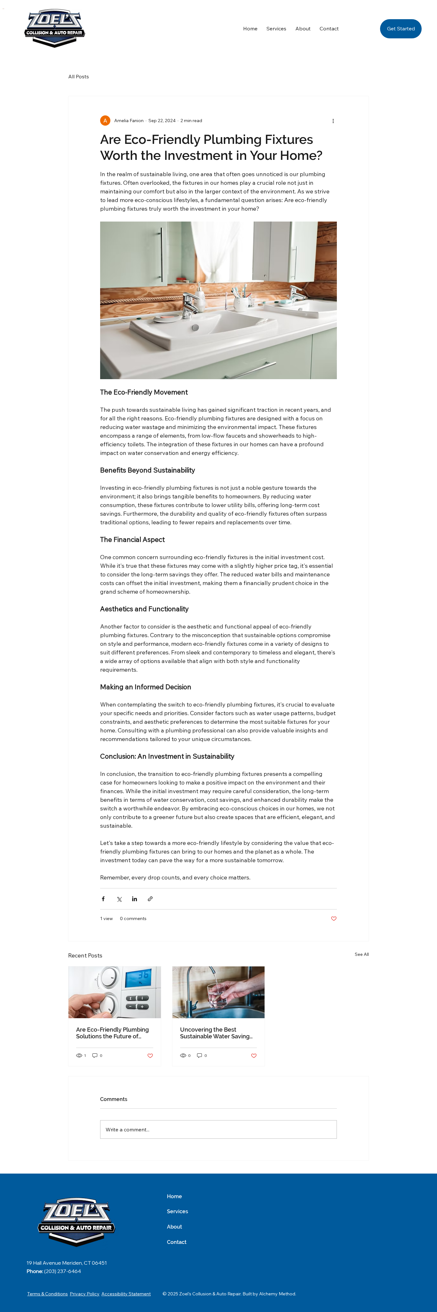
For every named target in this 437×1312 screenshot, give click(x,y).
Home (174, 1196)
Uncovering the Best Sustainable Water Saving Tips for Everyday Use (215, 1033)
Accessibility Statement (126, 1294)
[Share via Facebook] (103, 899)
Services (177, 1211)
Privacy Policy (84, 1294)
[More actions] (333, 120)
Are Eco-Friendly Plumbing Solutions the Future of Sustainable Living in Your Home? (112, 1033)
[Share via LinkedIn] (134, 899)
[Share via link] (150, 899)
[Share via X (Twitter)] (119, 899)
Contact (177, 1242)
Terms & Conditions (47, 1294)
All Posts (78, 76)
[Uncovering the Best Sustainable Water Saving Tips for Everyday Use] (218, 992)
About (174, 1227)
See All (362, 954)
